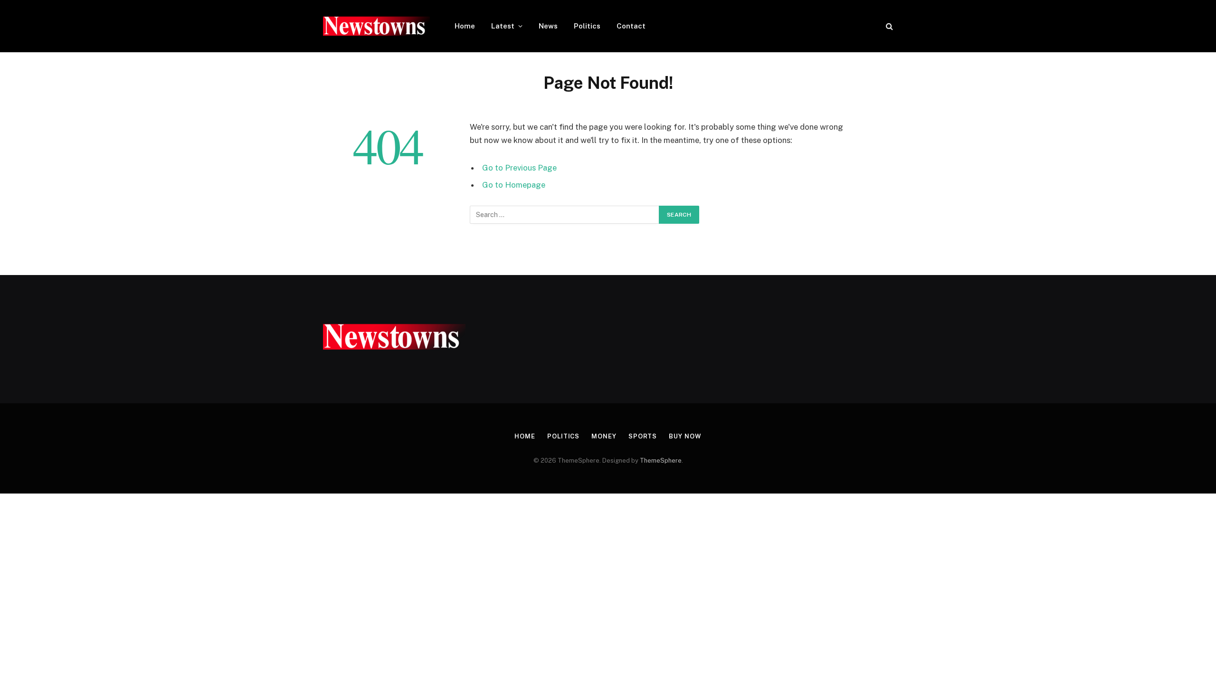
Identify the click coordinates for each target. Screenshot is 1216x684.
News (548, 26)
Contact (631, 26)
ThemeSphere (661, 460)
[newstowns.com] (376, 26)
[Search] (888, 26)
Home (465, 26)
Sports (642, 436)
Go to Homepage (513, 185)
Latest (502, 26)
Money (604, 436)
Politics (587, 26)
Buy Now (685, 436)
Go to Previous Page (519, 167)
